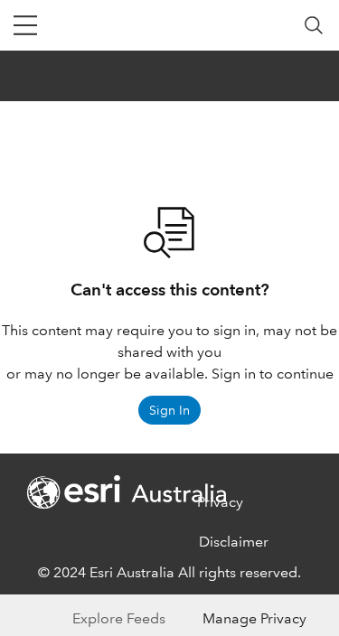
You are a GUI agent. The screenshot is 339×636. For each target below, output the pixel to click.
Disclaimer (233, 541)
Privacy (220, 501)
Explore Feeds (118, 618)
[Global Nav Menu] (25, 25)
